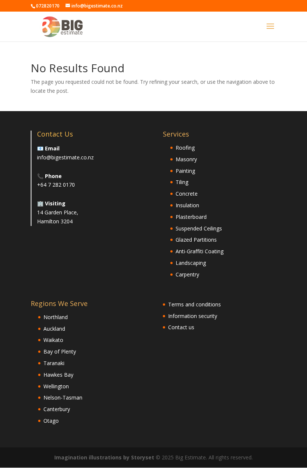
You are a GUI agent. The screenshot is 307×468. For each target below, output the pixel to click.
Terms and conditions (194, 304)
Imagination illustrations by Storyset (104, 457)
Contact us (181, 327)
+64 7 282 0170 (56, 184)
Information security (192, 315)
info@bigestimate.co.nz (65, 157)
